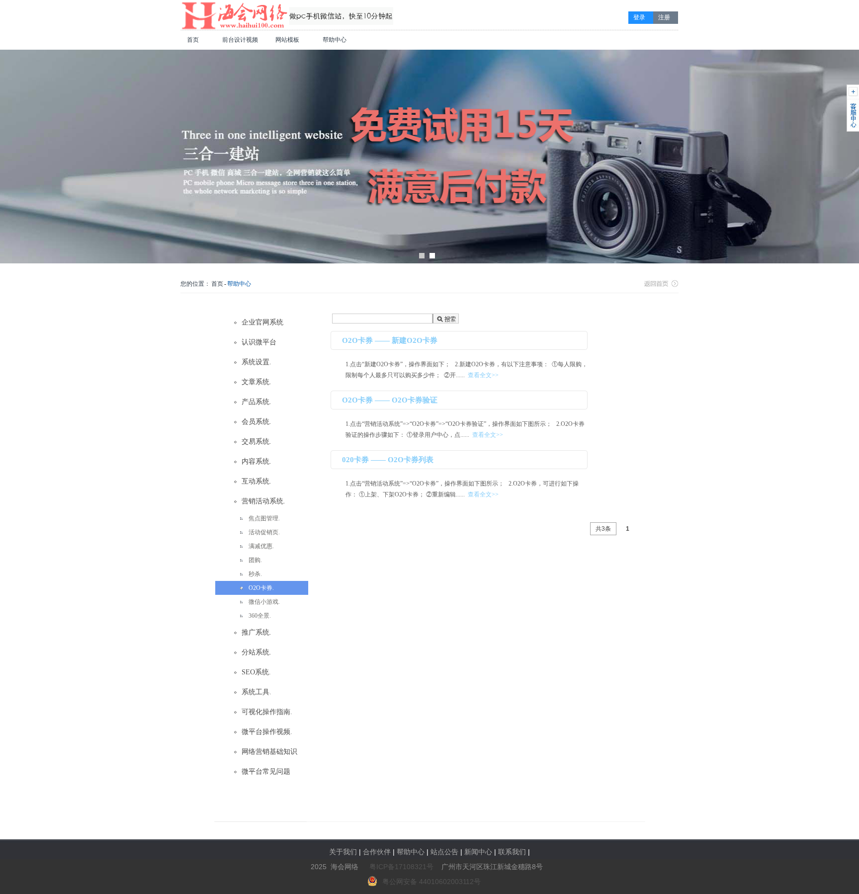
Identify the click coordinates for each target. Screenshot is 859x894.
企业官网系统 (262, 322)
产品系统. (256, 402)
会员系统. (256, 421)
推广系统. (256, 632)
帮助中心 (334, 39)
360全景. (260, 615)
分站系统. (256, 652)
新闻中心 (478, 852)
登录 (639, 17)
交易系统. (256, 441)
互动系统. (256, 481)
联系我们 (512, 852)
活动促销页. (264, 532)
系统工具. (256, 692)
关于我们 (343, 852)
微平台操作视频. (267, 731)
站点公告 (444, 852)
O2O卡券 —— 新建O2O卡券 (389, 340)
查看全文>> (483, 375)
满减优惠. (261, 546)
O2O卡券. (261, 587)
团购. (255, 560)
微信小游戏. (264, 601)
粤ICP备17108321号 (401, 867)
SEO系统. (256, 672)
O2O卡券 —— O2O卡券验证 (389, 400)
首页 (193, 39)
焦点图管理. (264, 518)
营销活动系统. (263, 501)
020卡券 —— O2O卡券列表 (387, 460)
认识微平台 (259, 342)
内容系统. (256, 461)
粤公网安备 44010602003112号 (431, 882)
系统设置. (256, 362)
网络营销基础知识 (269, 751)
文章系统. (256, 382)
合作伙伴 (377, 852)
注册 (664, 17)
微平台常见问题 (266, 771)
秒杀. (255, 573)
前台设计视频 (240, 39)
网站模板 (287, 39)
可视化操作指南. (267, 712)
